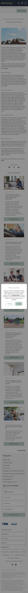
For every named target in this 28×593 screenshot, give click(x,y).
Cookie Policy (16, 295)
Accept (19, 304)
